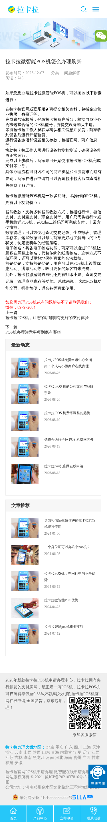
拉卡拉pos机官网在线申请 (63, 466)
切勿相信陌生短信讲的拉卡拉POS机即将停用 (69, 523)
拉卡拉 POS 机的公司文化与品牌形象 (69, 389)
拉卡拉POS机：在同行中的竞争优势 (69, 577)
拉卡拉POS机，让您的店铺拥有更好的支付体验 (47, 318)
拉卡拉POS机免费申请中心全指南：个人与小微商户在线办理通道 (68, 363)
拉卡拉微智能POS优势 (61, 600)
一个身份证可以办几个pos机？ (67, 547)
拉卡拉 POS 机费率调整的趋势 (67, 413)
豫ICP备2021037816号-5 (66, 777)
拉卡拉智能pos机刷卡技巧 (63, 627)
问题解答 (71, 73)
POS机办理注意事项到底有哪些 (33, 332)
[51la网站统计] (83, 798)
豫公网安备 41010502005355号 (45, 798)
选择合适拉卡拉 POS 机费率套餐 (69, 440)
